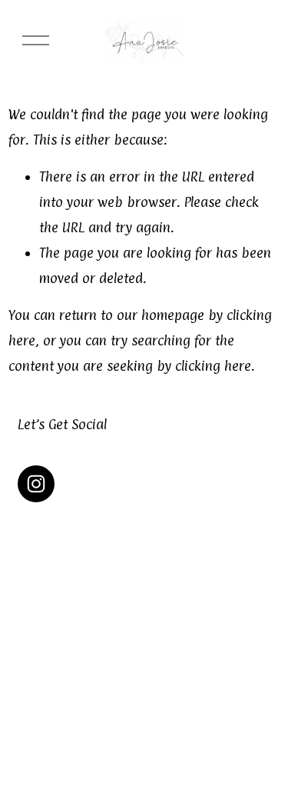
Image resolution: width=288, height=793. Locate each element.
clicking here (213, 366)
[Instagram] (36, 483)
